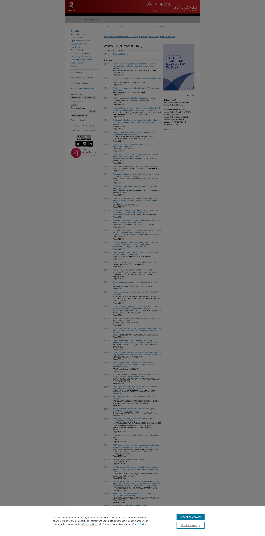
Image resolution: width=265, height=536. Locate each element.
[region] (132, 521)
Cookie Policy (139, 524)
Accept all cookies (191, 517)
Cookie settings (89, 524)
